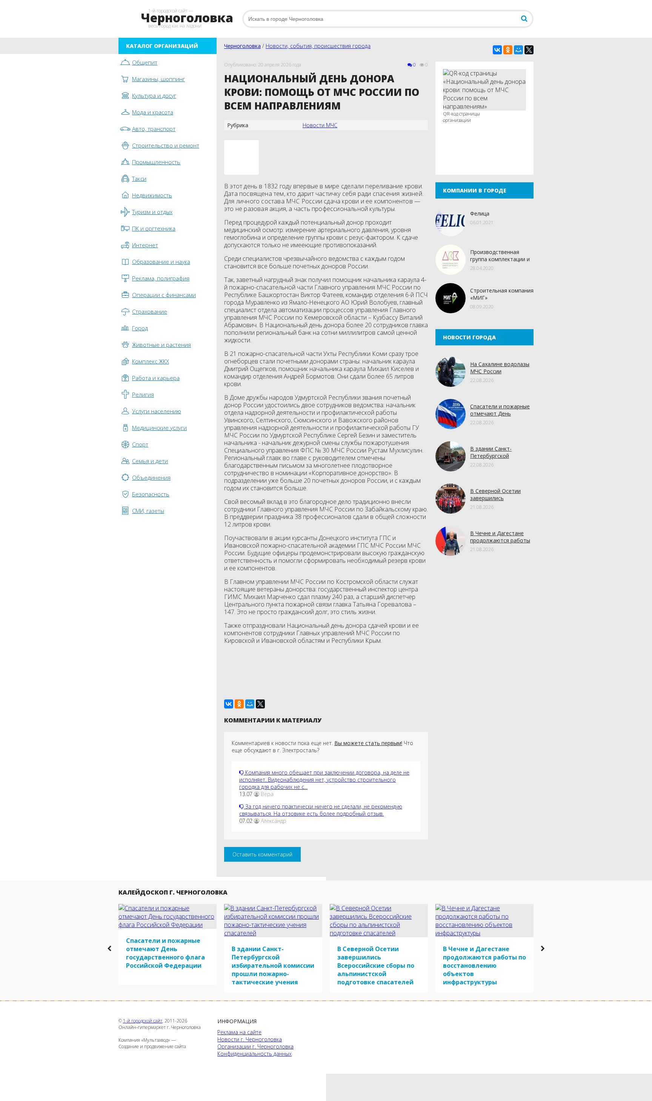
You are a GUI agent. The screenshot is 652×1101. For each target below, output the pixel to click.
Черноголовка (242, 45)
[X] (529, 49)
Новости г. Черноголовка (249, 1039)
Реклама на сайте (239, 1032)
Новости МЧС (320, 125)
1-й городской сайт (142, 1021)
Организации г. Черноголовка (255, 1046)
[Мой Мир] (518, 49)
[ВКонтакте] (497, 49)
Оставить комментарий (262, 854)
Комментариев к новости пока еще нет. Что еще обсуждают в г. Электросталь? (322, 746)
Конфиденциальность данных (254, 1053)
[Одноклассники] (507, 49)
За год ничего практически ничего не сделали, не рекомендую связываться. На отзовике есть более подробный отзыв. (320, 810)
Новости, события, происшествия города (318, 45)
